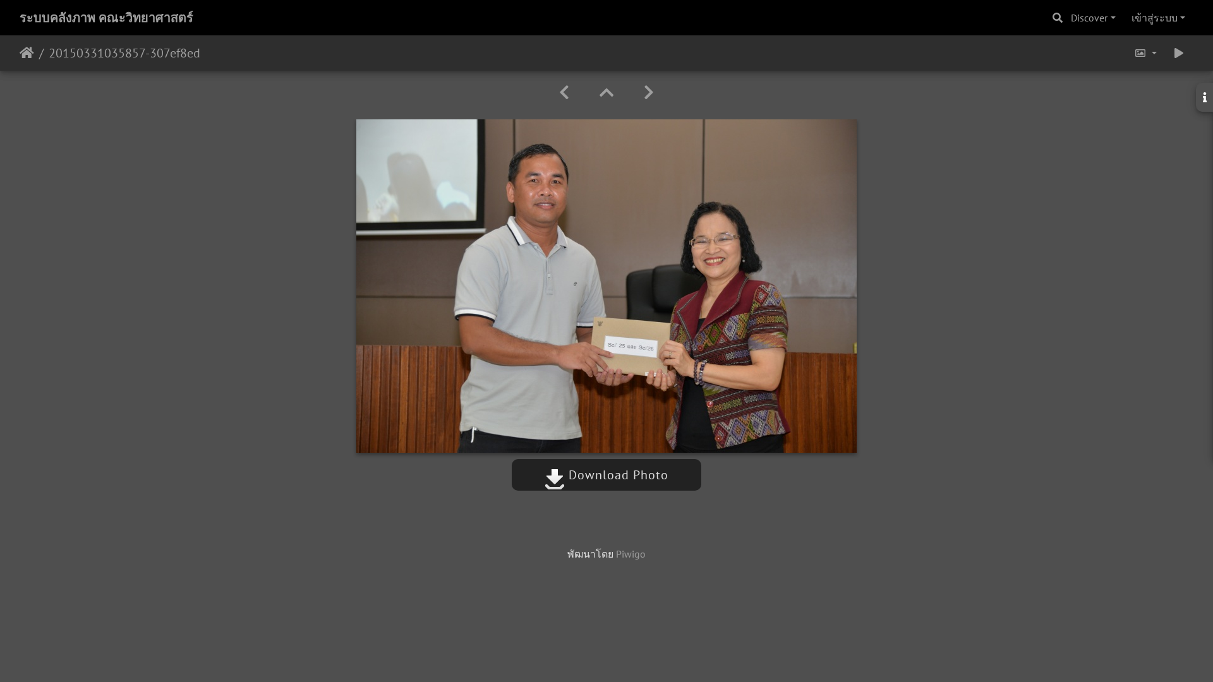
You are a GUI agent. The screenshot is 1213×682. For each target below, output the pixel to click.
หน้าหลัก (27, 53)
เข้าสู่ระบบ (1155, 17)
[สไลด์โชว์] (1178, 53)
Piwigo (631, 553)
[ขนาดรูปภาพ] (1145, 53)
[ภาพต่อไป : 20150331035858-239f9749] (649, 92)
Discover (1089, 17)
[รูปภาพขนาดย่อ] (606, 92)
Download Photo (616, 475)
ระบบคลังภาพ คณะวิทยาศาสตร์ (106, 17)
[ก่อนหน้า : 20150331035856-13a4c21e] (564, 92)
